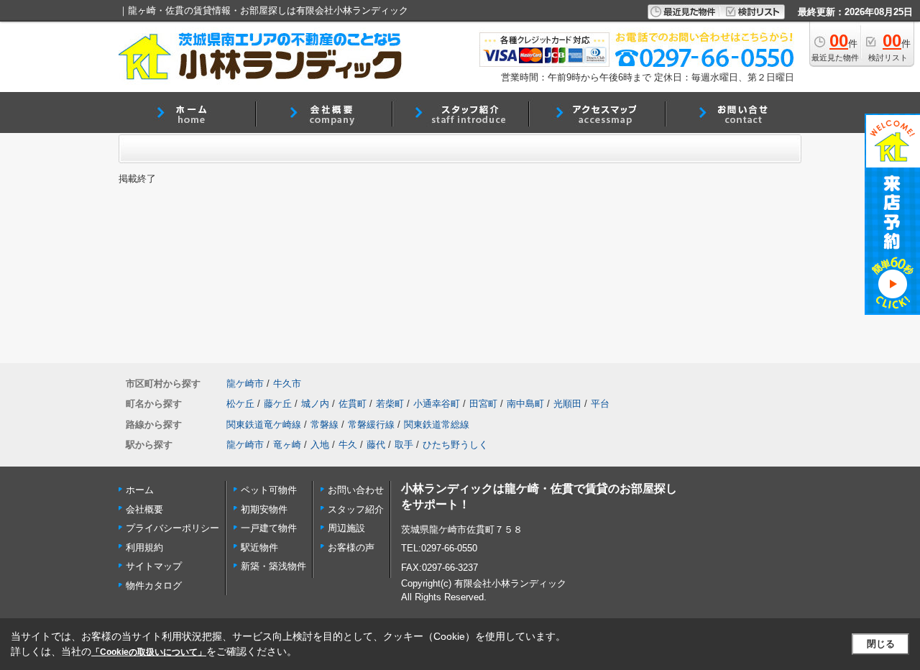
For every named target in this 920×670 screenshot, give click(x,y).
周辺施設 (346, 528)
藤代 (376, 444)
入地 (319, 444)
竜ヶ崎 (287, 444)
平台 (600, 403)
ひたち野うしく (455, 444)
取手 (404, 444)
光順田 (567, 403)
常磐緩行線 (371, 424)
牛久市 (287, 383)
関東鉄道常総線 (436, 424)
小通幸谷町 (436, 403)
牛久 (348, 444)
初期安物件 (264, 509)
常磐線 (324, 424)
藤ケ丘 (278, 403)
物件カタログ (154, 585)
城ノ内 (315, 403)
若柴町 (390, 403)
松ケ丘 (240, 403)
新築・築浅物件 (273, 566)
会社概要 (144, 509)
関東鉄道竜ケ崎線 (263, 424)
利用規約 (144, 547)
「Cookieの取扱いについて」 (148, 652)
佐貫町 (353, 403)
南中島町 (525, 403)
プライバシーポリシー (172, 528)
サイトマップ (154, 566)
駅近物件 (259, 547)
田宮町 (483, 403)
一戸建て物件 (269, 528)
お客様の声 (351, 547)
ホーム (140, 490)
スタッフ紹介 (356, 509)
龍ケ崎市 (245, 383)
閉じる (881, 643)
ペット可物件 (269, 490)
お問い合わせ (356, 490)
